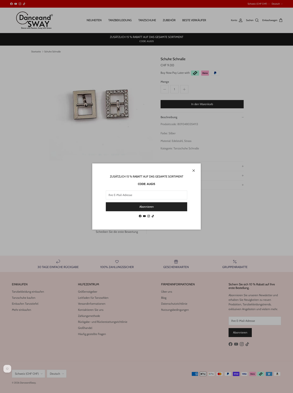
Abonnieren (146, 206)
